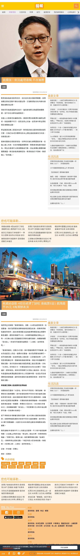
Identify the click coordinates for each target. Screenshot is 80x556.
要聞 (37, 510)
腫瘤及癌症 (65, 523)
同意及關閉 (64, 547)
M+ (42, 467)
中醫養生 (56, 523)
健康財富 (47, 12)
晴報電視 (12, 12)
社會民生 (6, 463)
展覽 (36, 463)
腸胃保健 (31, 526)
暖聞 (46, 510)
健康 (3, 12)
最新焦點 (31, 510)
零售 (21, 463)
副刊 (38, 12)
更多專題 (69, 526)
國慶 (27, 467)
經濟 (14, 463)
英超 (20, 467)
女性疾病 (47, 526)
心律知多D (72, 12)
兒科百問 (39, 526)
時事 (31, 12)
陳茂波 (12, 467)
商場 (43, 463)
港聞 (4, 87)
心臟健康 (74, 523)
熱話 (42, 510)
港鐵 (4, 467)
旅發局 (35, 467)
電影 (28, 463)
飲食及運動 (40, 523)
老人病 (54, 526)
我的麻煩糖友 (59, 12)
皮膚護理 (61, 526)
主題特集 (22, 12)
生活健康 (48, 523)
